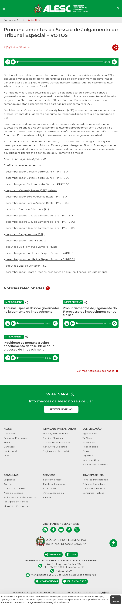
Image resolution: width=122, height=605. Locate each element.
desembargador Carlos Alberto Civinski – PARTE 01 (37, 171)
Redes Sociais (90, 446)
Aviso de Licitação (13, 493)
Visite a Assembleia (53, 493)
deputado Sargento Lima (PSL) (25, 234)
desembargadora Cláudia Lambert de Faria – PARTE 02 (40, 221)
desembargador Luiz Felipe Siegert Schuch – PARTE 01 (40, 253)
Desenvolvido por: (88, 592)
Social (7, 455)
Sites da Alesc (50, 488)
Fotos (86, 451)
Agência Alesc (90, 433)
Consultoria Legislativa (55, 446)
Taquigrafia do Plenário (16, 501)
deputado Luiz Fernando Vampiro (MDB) (31, 246)
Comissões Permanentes (56, 442)
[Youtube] (61, 530)
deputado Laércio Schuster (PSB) (27, 265)
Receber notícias (61, 409)
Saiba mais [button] (64, 602)
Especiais (88, 455)
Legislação (9, 479)
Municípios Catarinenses (17, 506)
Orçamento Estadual (94, 488)
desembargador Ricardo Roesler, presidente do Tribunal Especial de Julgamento (57, 271)
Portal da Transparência (95, 479)
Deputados (10, 433)
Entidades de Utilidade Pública (20, 497)
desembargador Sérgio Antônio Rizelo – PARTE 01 (37, 196)
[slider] (60, 61)
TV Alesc (87, 438)
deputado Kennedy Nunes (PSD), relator (31, 190)
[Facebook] (69, 530)
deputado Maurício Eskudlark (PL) (27, 209)
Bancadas (9, 446)
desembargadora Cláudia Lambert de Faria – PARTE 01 (40, 215)
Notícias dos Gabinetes (95, 464)
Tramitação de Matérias (55, 433)
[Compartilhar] (115, 47)
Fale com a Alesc (52, 479)
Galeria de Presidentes (16, 438)
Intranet (47, 497)
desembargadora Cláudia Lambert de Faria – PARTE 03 (40, 227)
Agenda (8, 484)
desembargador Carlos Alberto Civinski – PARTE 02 (37, 177)
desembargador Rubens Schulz (26, 240)
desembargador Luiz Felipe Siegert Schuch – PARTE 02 (40, 259)
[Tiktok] (53, 530)
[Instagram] (45, 530)
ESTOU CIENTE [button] (115, 599)
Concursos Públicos (93, 493)
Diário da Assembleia (15, 488)
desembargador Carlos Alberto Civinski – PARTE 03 (37, 184)
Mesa (7, 442)
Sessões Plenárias (53, 438)
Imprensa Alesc (91, 460)
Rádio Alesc (89, 442)
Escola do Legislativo (54, 484)
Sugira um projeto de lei (56, 451)
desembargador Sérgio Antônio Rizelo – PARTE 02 (37, 202)
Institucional (10, 451)
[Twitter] (77, 530)
